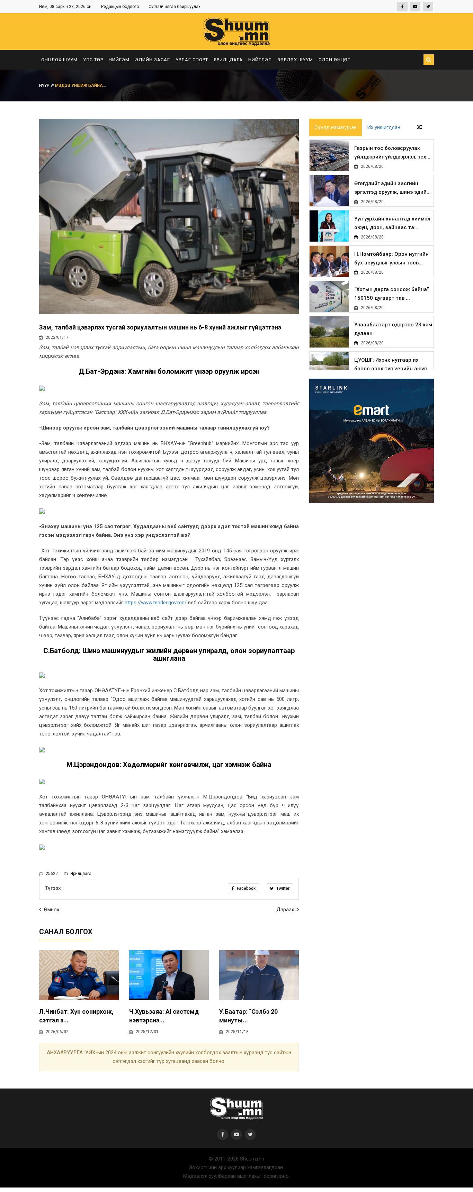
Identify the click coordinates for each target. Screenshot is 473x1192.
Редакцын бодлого (120, 6)
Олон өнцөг (334, 59)
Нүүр (45, 85)
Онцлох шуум (59, 59)
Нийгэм (119, 59)
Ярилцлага (228, 59)
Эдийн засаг (152, 59)
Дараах (285, 909)
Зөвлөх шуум (295, 59)
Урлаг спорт (192, 59)
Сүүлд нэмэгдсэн (335, 127)
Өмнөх (51, 909)
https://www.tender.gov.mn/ (156, 602)
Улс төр (93, 59)
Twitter (282, 888)
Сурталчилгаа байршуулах (174, 6)
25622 (51, 873)
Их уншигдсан (383, 127)
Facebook (246, 888)
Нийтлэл (260, 59)
